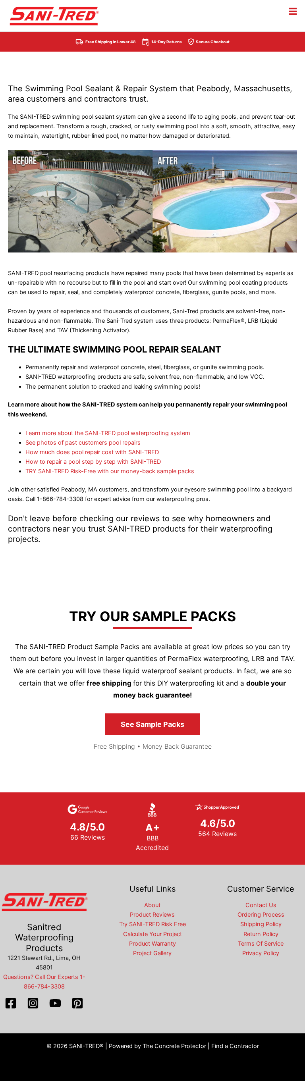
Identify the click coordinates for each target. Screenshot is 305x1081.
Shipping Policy (261, 924)
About (152, 905)
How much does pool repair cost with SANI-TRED (92, 452)
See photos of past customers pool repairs (83, 442)
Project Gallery (152, 953)
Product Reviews (152, 914)
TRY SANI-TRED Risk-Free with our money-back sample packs (109, 471)
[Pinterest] (77, 1003)
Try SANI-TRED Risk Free (152, 924)
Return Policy (260, 934)
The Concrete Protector (174, 1046)
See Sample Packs (152, 724)
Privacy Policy (260, 953)
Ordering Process (260, 914)
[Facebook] (11, 1003)
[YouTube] (55, 1003)
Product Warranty (152, 943)
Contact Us (260, 905)
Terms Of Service (261, 943)
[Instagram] (33, 1003)
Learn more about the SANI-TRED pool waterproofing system (107, 433)
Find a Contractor (235, 1046)
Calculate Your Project (152, 934)
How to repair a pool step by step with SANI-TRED (93, 461)
